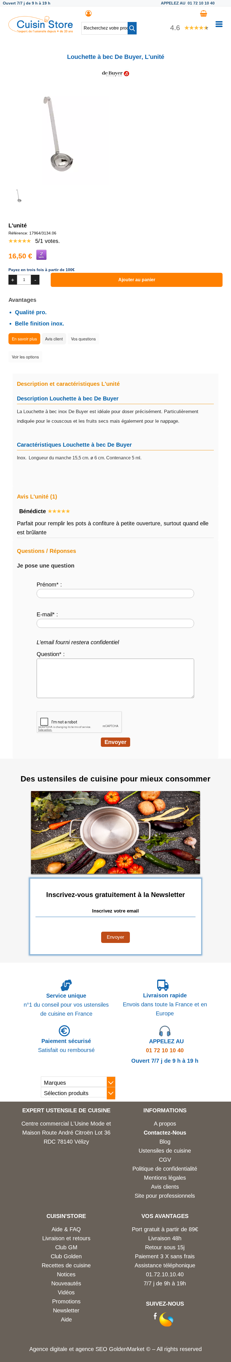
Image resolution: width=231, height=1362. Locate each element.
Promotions (66, 1301)
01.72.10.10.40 (165, 1274)
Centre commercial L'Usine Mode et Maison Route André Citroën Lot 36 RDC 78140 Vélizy (66, 1132)
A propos (165, 1123)
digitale (58, 1349)
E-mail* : (47, 614)
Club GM (66, 1247)
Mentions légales (165, 1178)
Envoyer (115, 937)
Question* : (51, 654)
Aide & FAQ (66, 1229)
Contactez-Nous (165, 1133)
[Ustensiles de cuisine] (40, 31)
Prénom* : (49, 584)
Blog (164, 1142)
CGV (165, 1160)
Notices (66, 1274)
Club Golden (66, 1256)
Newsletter (66, 1310)
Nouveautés (66, 1283)
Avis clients (165, 1187)
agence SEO (92, 1349)
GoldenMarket (127, 1349)
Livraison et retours (66, 1238)
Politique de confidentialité (164, 1169)
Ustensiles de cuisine (165, 1151)
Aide (66, 1319)
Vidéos (66, 1292)
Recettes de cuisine (66, 1265)
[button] (132, 28)
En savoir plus (24, 339)
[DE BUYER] (115, 80)
